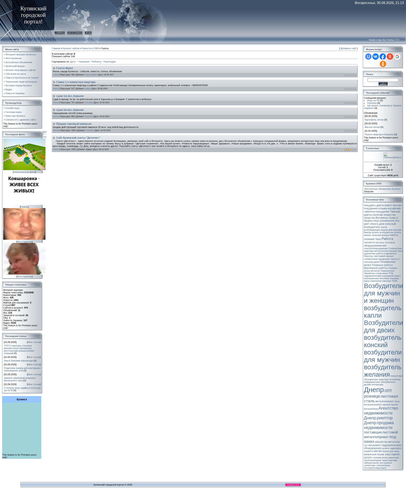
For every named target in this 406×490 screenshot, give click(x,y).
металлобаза (371, 408)
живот (388, 205)
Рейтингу (96, 61)
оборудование (373, 245)
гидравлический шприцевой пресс (382, 276)
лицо (376, 220)
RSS (397, 40)
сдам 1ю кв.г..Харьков (70, 96)
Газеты (56, 75)
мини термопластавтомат (378, 281)
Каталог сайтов (71, 48)
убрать (374, 223)
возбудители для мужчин (383, 356)
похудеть (370, 205)
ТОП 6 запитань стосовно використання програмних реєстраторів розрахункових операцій (19, 349)
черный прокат (390, 404)
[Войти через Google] (397, 56)
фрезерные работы (376, 268)
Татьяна (88, 103)
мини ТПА (387, 273)
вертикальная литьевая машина (381, 278)
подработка (390, 253)
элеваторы (370, 465)
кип (385, 245)
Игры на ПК (373, 100)
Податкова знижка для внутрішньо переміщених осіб (22, 369)
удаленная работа (373, 253)
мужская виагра (380, 235)
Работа (387, 239)
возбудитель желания (383, 370)
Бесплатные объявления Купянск (383, 189)
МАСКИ (378, 451)
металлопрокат (384, 401)
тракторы (384, 379)
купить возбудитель (382, 232)
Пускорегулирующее (375, 468)
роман (88, 89)
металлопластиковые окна (388, 251)
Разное (24, 207)
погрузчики (396, 376)
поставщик (373, 432)
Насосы (368, 256)
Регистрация (74, 32)
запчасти (369, 242)
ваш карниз (392, 454)
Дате (72, 61)
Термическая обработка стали (379, 272)
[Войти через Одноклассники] (383, 64)
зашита (368, 451)
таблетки (369, 211)
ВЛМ (394, 281)
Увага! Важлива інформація (18, 360)
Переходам (109, 61)
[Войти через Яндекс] (390, 56)
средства (369, 217)
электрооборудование (376, 248)
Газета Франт (64, 68)
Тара (378, 239)
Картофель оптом (374, 119)
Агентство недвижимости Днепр (381, 413)
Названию (84, 61)
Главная (60, 32)
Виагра (367, 232)
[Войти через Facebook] (383, 56)
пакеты (394, 235)
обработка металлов (387, 441)
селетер (377, 214)
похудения (370, 208)
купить (368, 457)
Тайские (395, 211)
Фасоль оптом (372, 127)
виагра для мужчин (391, 230)
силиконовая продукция (377, 259)
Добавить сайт (348, 48)
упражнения (387, 220)
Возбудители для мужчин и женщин (383, 293)
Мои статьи (34, 342)
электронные (383, 465)
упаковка (369, 239)
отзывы (382, 208)
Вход (88, 32)
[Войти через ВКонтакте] (375, 56)
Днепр (374, 390)
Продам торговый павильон (73, 123)
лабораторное (371, 463)
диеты (368, 214)
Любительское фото (24, 172)
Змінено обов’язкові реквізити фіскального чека (20, 379)
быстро (397, 205)
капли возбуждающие (375, 228)
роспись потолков (385, 242)
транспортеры (389, 460)
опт (388, 390)
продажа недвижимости (379, 425)
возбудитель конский (383, 341)
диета (380, 205)
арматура (393, 457)
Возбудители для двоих (383, 326)
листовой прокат (384, 256)
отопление (395, 379)
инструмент (386, 463)
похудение (382, 211)
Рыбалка (371, 103)
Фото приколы (24, 241)
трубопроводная (372, 460)
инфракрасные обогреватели (379, 382)
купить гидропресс (392, 448)
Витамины (382, 217)
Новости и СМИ (90, 48)
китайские (394, 208)
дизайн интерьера (373, 384)
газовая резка (380, 457)
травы (392, 217)
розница (372, 396)
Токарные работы (382, 265)
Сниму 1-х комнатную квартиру (76, 82)
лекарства (389, 214)
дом (381, 223)
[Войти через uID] (368, 56)
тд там (368, 445)
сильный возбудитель (380, 225)
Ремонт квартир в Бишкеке (379, 134)
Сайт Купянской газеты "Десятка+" (78, 137)
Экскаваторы (371, 379)
